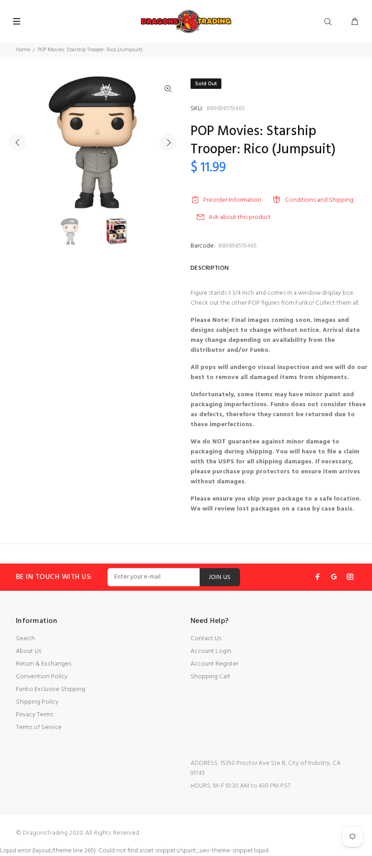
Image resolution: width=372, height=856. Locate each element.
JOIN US (220, 577)
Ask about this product (240, 217)
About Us (28, 651)
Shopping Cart (210, 676)
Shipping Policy (37, 702)
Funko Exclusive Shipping (50, 689)
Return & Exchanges (43, 664)
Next (168, 142)
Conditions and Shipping (319, 200)
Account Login (211, 651)
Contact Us (206, 638)
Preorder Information (232, 200)
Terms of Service (39, 727)
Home (23, 49)
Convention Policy (42, 676)
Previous (17, 142)
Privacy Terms (34, 715)
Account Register (214, 664)
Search (25, 638)
